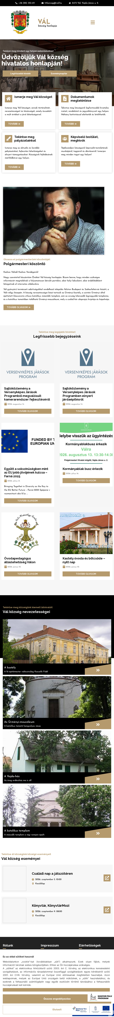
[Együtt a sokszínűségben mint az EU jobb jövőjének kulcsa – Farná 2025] (27, 443)
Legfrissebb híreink (20, 73)
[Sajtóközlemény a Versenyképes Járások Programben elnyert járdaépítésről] (86, 363)
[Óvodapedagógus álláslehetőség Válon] (27, 533)
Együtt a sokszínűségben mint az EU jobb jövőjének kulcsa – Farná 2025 (26, 472)
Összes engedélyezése (57, 998)
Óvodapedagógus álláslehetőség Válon (19, 560)
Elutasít (57, 1009)
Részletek (8, 989)
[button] (92, 22)
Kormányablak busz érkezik (83, 469)
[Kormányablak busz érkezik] (86, 443)
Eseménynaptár (59, 73)
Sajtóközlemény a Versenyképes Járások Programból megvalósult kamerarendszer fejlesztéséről (27, 394)
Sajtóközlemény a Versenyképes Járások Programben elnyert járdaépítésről (79, 394)
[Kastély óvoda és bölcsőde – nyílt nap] (86, 533)
